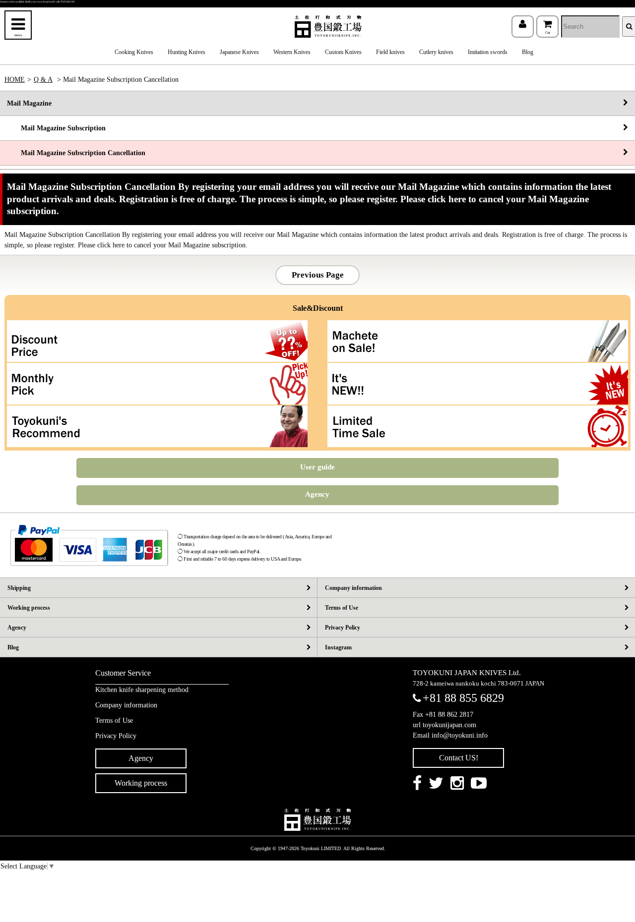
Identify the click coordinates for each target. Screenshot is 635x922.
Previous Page (318, 275)
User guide (317, 467)
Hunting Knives (186, 52)
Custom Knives (343, 52)
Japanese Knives (239, 52)
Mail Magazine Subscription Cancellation (76, 153)
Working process (28, 607)
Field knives (390, 52)
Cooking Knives (134, 52)
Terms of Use (341, 607)
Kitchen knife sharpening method (142, 689)
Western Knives (292, 52)
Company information (353, 587)
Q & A (43, 79)
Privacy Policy (342, 627)
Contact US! (458, 757)
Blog (527, 52)
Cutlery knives (436, 52)
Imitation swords (488, 52)
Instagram (338, 647)
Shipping (19, 587)
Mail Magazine (29, 103)
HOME (14, 79)
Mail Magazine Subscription (56, 128)
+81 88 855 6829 (463, 698)
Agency (317, 494)
